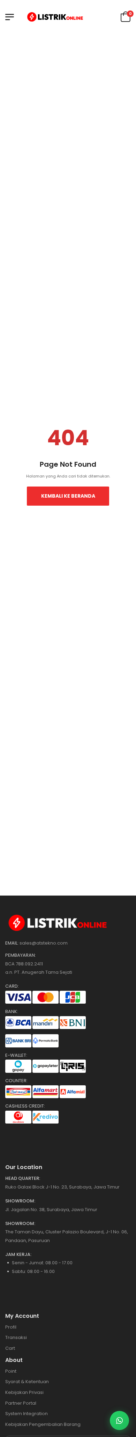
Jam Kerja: (18, 1254)
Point (10, 1371)
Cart (10, 1348)
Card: (12, 986)
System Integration (26, 1413)
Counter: (16, 1081)
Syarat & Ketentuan (27, 1381)
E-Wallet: (16, 1055)
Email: (11, 943)
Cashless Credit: (25, 1106)
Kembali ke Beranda (68, 495)
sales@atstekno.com (44, 943)
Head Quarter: (22, 1178)
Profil (10, 1327)
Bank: (11, 1011)
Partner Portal (20, 1403)
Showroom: (20, 1201)
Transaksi (16, 1337)
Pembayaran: (20, 955)
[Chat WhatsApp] (119, 1420)
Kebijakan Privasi (24, 1392)
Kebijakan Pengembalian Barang (43, 1424)
